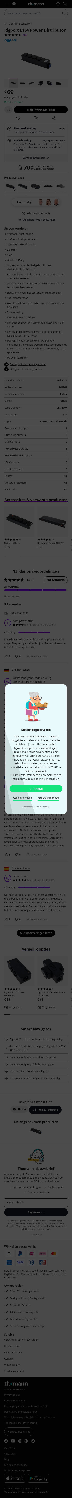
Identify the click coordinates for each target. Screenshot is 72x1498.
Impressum (28, 806)
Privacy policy (43, 806)
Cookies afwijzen (22, 797)
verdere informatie (48, 797)
